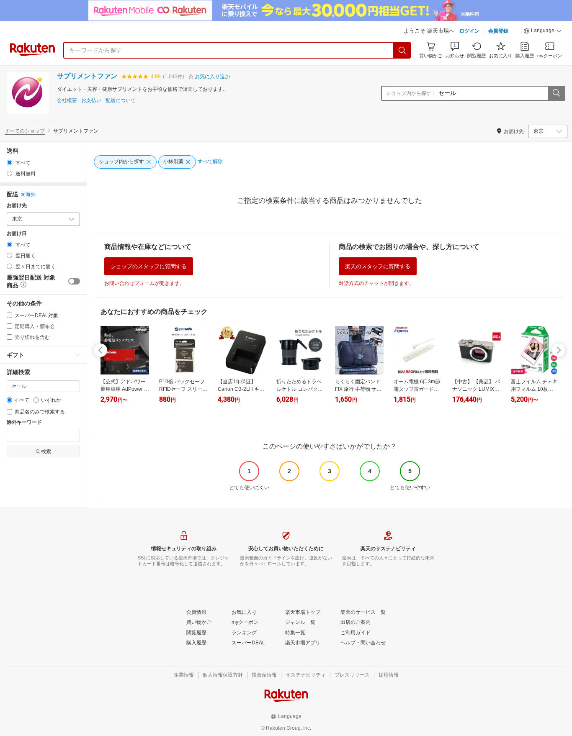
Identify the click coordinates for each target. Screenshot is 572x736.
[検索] (402, 50)
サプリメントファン (87, 75)
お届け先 (17, 205)
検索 (46, 451)
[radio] (9, 162)
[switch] (74, 281)
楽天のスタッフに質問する (377, 266)
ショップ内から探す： (411, 93)
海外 (31, 194)
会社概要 (67, 100)
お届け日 (17, 233)
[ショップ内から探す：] (556, 93)
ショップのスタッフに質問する (149, 266)
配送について (121, 100)
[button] (542, 32)
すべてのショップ (25, 131)
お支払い (91, 100)
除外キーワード (24, 422)
